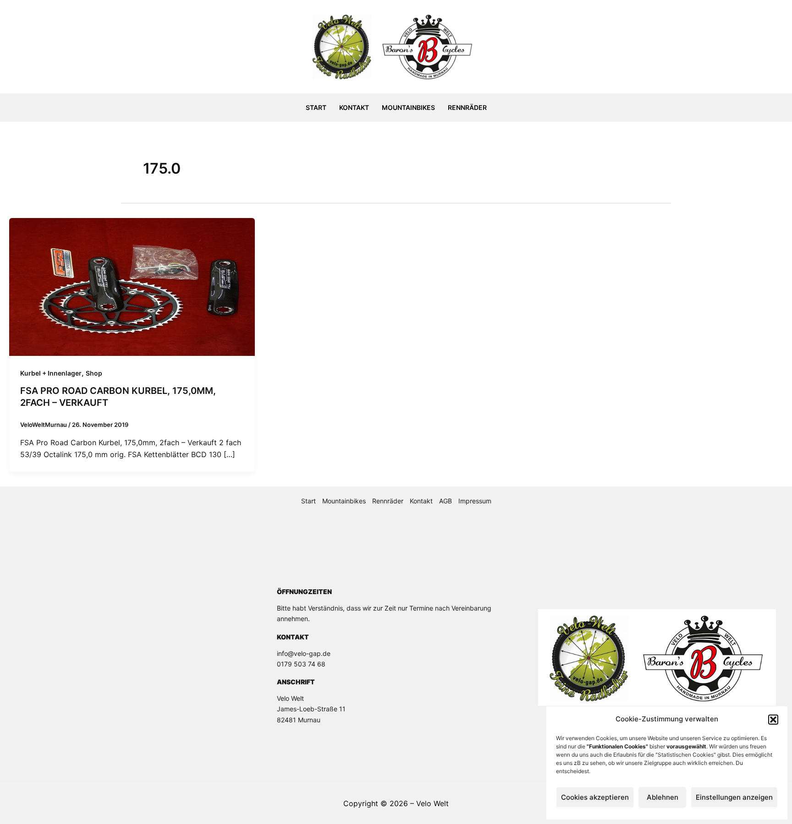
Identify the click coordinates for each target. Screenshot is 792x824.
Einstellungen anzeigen (734, 797)
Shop (94, 373)
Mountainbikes (408, 107)
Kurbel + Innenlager (51, 373)
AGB (445, 501)
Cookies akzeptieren (595, 797)
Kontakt (354, 107)
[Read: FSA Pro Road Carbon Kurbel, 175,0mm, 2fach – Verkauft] (132, 286)
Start (316, 107)
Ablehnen (662, 797)
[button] (773, 719)
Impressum (474, 501)
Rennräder (467, 107)
